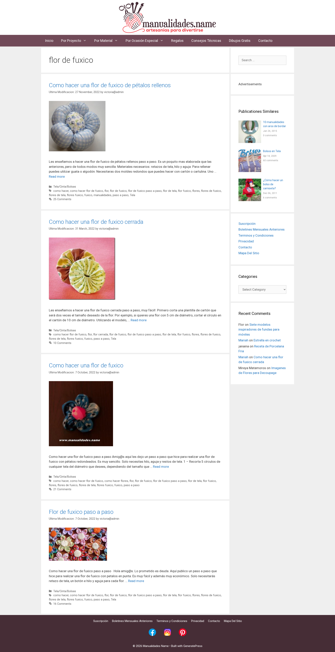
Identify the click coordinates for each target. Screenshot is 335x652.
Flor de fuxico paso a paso (81, 511)
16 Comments (62, 603)
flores (196, 191)
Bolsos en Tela (272, 267)
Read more (57, 176)
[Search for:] (262, 60)
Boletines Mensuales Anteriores (261, 346)
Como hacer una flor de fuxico (86, 365)
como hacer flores (116, 481)
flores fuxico (75, 195)
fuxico (88, 195)
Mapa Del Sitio (248, 369)
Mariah (243, 456)
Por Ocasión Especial (142, 41)
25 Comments (62, 199)
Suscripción (247, 340)
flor (106, 191)
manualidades (102, 195)
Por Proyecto (71, 41)
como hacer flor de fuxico (86, 191)
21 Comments (62, 489)
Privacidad (246, 357)
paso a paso (121, 195)
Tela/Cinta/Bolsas (64, 186)
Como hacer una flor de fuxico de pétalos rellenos (110, 85)
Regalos (177, 41)
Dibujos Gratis (239, 41)
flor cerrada (100, 334)
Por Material (103, 41)
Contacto (265, 41)
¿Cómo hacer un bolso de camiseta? (273, 300)
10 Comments (62, 343)
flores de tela (57, 195)
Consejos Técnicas (206, 41)
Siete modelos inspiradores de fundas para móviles (258, 446)
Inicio (49, 41)
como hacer (61, 191)
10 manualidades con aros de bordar (274, 240)
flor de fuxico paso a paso (145, 191)
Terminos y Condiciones (256, 352)
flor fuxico (184, 191)
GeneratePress (192, 646)
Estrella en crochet (267, 456)
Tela (132, 195)
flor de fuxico (118, 191)
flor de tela (170, 191)
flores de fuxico (211, 191)
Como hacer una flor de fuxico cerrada (96, 221)
